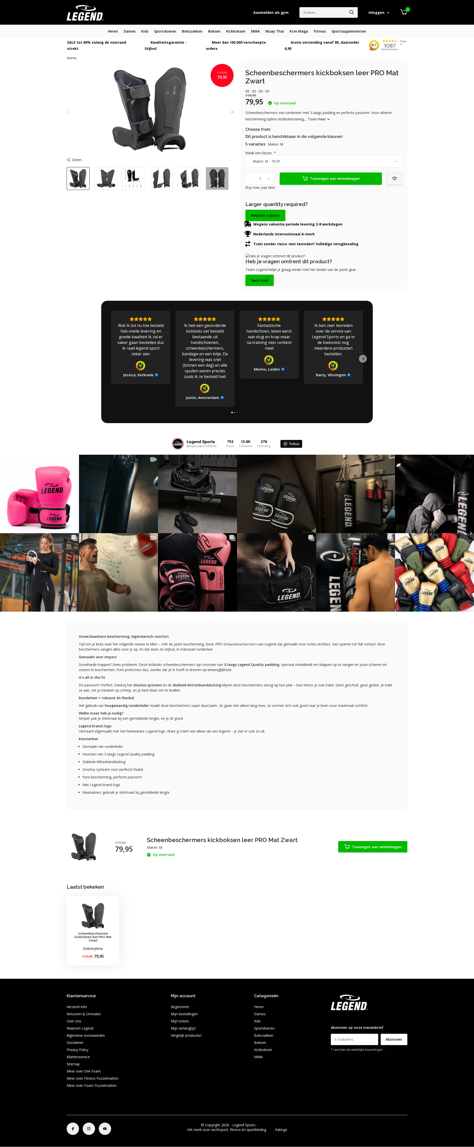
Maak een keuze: (260, 152)
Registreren (180, 1006)
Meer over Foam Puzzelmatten (92, 1085)
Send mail (259, 280)
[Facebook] (73, 1129)
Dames (130, 31)
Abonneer (394, 1039)
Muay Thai (274, 31)
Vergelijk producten (186, 1035)
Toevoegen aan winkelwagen (335, 178)
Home (72, 58)
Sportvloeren (165, 31)
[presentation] (68, 112)
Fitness (320, 31)
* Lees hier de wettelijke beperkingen (357, 1050)
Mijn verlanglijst (183, 1028)
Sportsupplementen (349, 31)
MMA (255, 31)
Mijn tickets (180, 1021)
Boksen (214, 31)
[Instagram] (89, 1129)
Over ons (74, 1021)
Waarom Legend (80, 1028)
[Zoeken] (352, 12)
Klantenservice (78, 1056)
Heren (113, 31)
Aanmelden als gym (271, 12)
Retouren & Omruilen (84, 1014)
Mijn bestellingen (184, 1014)
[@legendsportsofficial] (178, 444)
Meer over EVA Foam (84, 1071)
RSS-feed (266, 1125)
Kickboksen (235, 31)
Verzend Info (77, 1006)
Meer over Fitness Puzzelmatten (92, 1078)
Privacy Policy (77, 1049)
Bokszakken (192, 31)
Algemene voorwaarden (86, 1035)
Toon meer (317, 119)
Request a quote (265, 215)
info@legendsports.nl (347, 1017)
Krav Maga (299, 31)
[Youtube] (105, 1129)
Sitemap (73, 1064)
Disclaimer (75, 1042)
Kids (144, 31)
